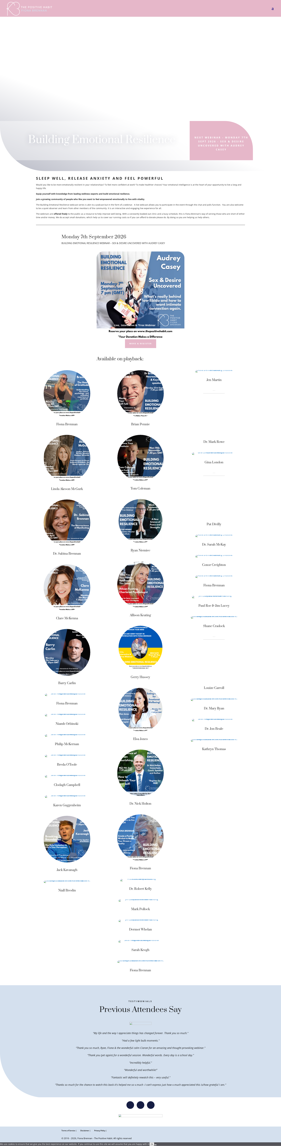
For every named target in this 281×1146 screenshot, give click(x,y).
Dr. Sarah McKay (214, 545)
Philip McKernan (67, 744)
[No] (155, 1144)
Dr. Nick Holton (140, 804)
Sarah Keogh (140, 950)
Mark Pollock (140, 909)
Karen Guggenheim (67, 805)
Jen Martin (214, 380)
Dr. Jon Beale (214, 729)
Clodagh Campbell (67, 785)
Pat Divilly (214, 524)
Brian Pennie (140, 424)
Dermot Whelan (140, 930)
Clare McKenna (67, 618)
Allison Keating (140, 615)
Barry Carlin (67, 683)
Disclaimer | (85, 1130)
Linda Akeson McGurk (67, 489)
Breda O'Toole (67, 765)
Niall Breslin (67, 890)
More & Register (140, 343)
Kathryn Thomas (214, 749)
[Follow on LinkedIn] (140, 1105)
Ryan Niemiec (140, 550)
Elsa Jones (140, 739)
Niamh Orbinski (67, 724)
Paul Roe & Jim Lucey (213, 606)
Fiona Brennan (67, 424)
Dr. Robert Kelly (140, 889)
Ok (152, 1144)
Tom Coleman (140, 489)
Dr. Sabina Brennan (67, 554)
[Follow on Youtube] (151, 1105)
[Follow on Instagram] (130, 1105)
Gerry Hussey (140, 677)
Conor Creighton (214, 565)
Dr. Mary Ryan (214, 708)
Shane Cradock (214, 626)
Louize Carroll (214, 688)
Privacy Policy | (100, 1130)
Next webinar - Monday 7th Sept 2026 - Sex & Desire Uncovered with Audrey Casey (221, 143)
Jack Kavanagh (67, 870)
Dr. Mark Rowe (214, 442)
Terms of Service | (69, 1130)
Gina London (214, 462)
